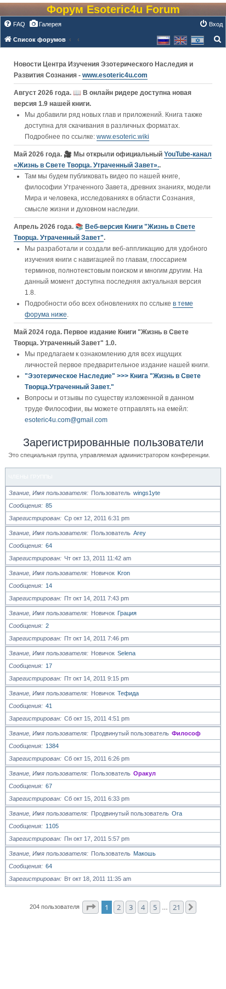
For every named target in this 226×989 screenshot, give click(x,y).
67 (49, 786)
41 (49, 706)
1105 (52, 826)
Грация (127, 613)
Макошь (144, 853)
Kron (123, 573)
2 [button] (119, 907)
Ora (177, 813)
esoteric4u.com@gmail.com (66, 420)
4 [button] (143, 907)
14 (49, 585)
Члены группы (30, 477)
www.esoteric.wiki (123, 137)
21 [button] (176, 907)
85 (49, 505)
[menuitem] (14, 24)
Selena (126, 653)
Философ (186, 733)
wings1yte (146, 493)
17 (49, 665)
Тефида (128, 693)
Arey (139, 533)
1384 (52, 746)
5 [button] (155, 907)
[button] (90, 907)
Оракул (144, 773)
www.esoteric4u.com (115, 75)
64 (49, 545)
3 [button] (131, 907)
